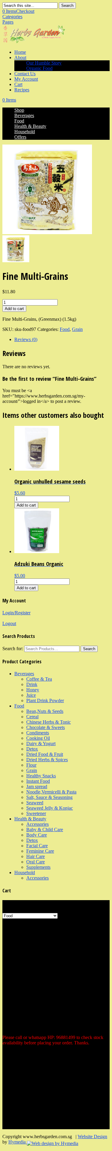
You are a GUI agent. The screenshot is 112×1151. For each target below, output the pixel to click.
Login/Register (16, 612)
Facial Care (37, 845)
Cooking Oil (38, 738)
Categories (12, 16)
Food (19, 120)
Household (24, 131)
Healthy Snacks (41, 775)
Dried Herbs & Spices (47, 759)
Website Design (92, 1136)
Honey (32, 689)
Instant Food (38, 781)
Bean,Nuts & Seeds (44, 711)
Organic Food (39, 68)
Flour (31, 765)
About (20, 57)
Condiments (37, 732)
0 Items (18, 11)
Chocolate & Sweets (45, 727)
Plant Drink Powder (45, 700)
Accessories (37, 824)
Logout (9, 623)
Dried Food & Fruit (44, 754)
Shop (19, 110)
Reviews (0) (25, 339)
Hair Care (35, 856)
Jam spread (36, 786)
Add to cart (14, 308)
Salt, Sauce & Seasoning (49, 797)
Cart (18, 84)
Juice (31, 695)
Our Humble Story (44, 62)
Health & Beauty (30, 126)
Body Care (36, 834)
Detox (32, 748)
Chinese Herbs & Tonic (48, 722)
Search (67, 5)
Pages (7, 21)
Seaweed (34, 802)
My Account (26, 79)
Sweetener (36, 813)
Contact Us (25, 73)
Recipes (21, 89)
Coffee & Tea (39, 679)
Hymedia (17, 1141)
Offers (20, 136)
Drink (31, 684)
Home (20, 52)
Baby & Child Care (44, 829)
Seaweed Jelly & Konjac (49, 808)
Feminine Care (40, 851)
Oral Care (35, 861)
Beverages (24, 115)
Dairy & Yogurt (41, 743)
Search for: (12, 648)
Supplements (38, 867)
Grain (77, 329)
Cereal (32, 716)
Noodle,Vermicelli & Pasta (51, 791)
